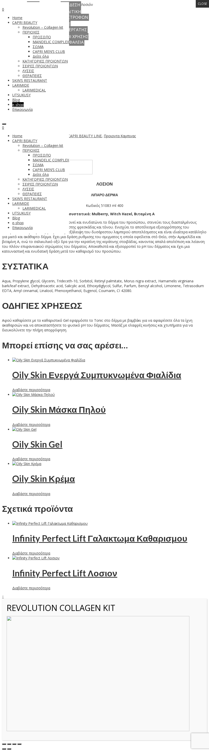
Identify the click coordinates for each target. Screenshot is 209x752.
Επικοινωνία (22, 227)
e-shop (18, 222)
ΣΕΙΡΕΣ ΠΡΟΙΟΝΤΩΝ (40, 184)
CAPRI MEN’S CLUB (49, 169)
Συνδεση (70, 5)
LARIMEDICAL (34, 208)
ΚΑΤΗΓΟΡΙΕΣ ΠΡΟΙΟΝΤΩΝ (45, 179)
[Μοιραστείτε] (14, 744)
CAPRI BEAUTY (24, 140)
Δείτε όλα (41, 174)
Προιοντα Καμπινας (120, 135)
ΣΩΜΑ (38, 164)
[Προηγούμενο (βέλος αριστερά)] (4, 749)
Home (17, 135)
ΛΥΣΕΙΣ (28, 189)
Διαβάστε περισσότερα (31, 389)
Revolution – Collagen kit (42, 145)
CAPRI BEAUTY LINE (85, 135)
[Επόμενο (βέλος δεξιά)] (9, 749)
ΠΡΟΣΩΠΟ (42, 155)
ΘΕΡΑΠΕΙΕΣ (32, 193)
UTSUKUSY (21, 213)
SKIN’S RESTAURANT (29, 198)
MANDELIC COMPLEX (51, 160)
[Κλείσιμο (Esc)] (19, 744)
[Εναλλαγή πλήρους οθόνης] (9, 744)
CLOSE (202, 4)
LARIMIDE (20, 203)
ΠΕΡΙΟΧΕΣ (31, 150)
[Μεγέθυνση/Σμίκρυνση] (4, 744)
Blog (16, 218)
